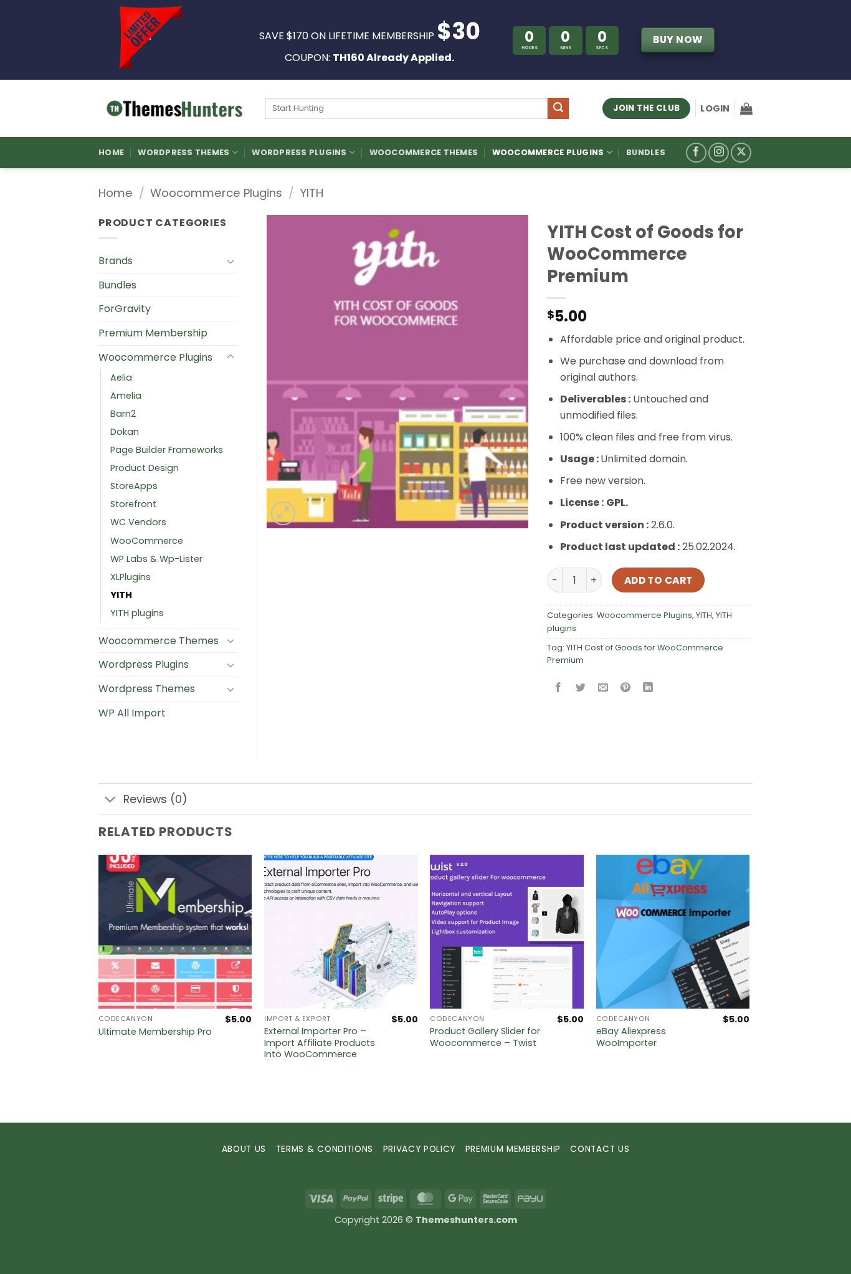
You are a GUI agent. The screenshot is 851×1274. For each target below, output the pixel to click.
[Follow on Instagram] (718, 153)
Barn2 (123, 413)
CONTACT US (599, 1149)
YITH (311, 193)
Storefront (133, 504)
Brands (115, 261)
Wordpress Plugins (143, 664)
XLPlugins (130, 577)
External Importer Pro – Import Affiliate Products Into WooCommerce (319, 1042)
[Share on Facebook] (558, 688)
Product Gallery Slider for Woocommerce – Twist (485, 1036)
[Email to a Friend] (603, 688)
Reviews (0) (155, 799)
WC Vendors (138, 522)
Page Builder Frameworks (166, 450)
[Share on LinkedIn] (648, 688)
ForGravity (124, 309)
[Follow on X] (741, 153)
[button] (715, 108)
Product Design (144, 468)
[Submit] (558, 108)
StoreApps (134, 486)
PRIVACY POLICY (419, 1149)
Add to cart (658, 580)
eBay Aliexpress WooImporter (631, 1036)
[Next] (748, 987)
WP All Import (132, 713)
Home (111, 152)
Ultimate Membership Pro (155, 1032)
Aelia (121, 377)
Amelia (125, 395)
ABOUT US (244, 1149)
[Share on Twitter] (581, 688)
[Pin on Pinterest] (626, 688)
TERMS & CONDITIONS (324, 1149)
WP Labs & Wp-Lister (156, 559)
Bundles (645, 152)
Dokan (124, 431)
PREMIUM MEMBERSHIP (513, 1149)
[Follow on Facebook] (696, 153)
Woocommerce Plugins (548, 152)
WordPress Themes (183, 152)
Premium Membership (152, 333)
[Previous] (99, 987)
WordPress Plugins (299, 152)
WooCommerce (146, 541)
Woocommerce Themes (423, 152)
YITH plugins (137, 613)
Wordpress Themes (146, 689)
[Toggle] (230, 261)
